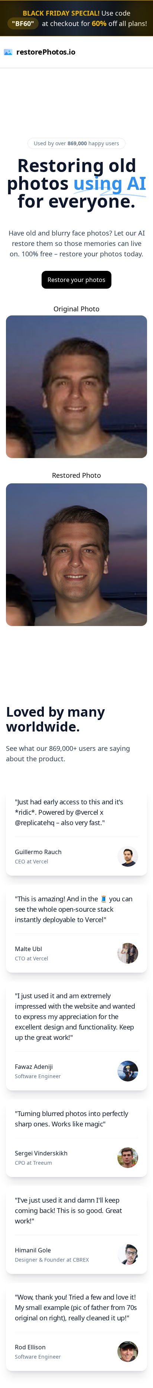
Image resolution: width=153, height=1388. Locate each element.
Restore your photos (76, 280)
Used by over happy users (76, 143)
